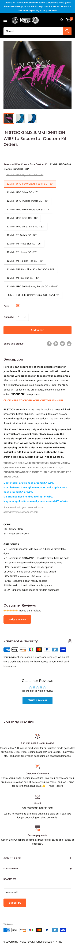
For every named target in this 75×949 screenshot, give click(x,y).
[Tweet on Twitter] (62, 343)
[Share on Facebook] (49, 343)
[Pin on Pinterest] (55, 343)
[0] (68, 20)
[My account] (61, 20)
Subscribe (15, 902)
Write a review (17, 619)
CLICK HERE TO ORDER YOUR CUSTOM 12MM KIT (33, 400)
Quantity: (8, 317)
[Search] (67, 31)
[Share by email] (69, 343)
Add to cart (37, 330)
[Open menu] (5, 20)
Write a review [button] (37, 700)
